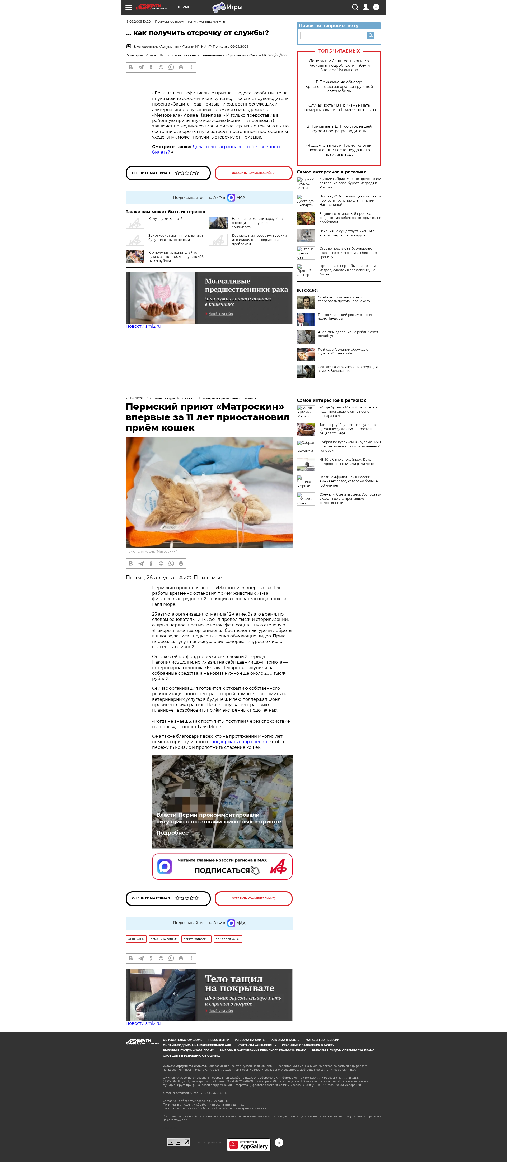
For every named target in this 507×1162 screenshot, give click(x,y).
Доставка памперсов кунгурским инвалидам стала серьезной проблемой (259, 240)
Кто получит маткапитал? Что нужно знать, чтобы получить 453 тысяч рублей (176, 256)
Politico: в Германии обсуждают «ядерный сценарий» (344, 351)
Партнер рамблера (208, 1142)
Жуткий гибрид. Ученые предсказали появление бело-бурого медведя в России (350, 183)
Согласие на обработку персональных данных (195, 1101)
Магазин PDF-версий (322, 1040)
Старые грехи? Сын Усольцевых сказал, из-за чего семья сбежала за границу (349, 252)
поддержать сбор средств (240, 741)
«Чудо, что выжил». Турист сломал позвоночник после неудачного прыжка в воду (339, 150)
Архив (151, 55)
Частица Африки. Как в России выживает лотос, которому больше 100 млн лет (349, 481)
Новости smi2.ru (143, 326)
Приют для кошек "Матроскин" (151, 551)
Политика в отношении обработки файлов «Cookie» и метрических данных (215, 1108)
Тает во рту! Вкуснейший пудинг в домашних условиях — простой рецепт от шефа (348, 429)
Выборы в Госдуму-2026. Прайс (188, 1050)
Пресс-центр (218, 1040)
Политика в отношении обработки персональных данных (203, 1104)
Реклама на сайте (250, 1040)
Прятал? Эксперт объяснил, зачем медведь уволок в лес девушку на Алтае (348, 270)
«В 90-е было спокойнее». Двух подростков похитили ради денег (347, 462)
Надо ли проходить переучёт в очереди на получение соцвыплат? (257, 223)
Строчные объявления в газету (308, 1045)
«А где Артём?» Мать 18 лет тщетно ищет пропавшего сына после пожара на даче (348, 411)
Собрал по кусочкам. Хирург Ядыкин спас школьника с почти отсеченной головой (350, 446)
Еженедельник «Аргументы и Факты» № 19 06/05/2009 (244, 55)
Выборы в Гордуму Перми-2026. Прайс (343, 1050)
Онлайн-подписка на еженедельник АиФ (197, 1045)
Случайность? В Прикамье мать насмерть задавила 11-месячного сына (339, 107)
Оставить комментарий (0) (253, 173)
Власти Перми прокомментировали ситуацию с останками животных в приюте (218, 818)
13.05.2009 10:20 (138, 21)
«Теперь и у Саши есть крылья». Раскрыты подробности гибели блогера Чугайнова (339, 65)
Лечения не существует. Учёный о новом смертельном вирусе (347, 233)
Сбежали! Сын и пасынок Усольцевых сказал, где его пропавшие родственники (350, 498)
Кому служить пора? (165, 219)
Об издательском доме (182, 1040)
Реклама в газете (285, 1040)
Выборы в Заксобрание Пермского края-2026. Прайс (263, 1050)
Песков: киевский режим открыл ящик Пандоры (345, 316)
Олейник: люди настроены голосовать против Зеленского (344, 299)
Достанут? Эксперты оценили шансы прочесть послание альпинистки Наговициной (350, 200)
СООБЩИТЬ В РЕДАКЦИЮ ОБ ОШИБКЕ (191, 1056)
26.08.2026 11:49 (138, 398)
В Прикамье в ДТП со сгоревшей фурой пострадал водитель (339, 128)
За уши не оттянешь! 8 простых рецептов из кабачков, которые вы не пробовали (350, 218)
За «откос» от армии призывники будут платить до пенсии (175, 238)
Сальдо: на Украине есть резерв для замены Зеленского (348, 369)
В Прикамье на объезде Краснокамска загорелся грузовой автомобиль (339, 86)
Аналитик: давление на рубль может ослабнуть (348, 334)
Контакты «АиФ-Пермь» (257, 1045)
